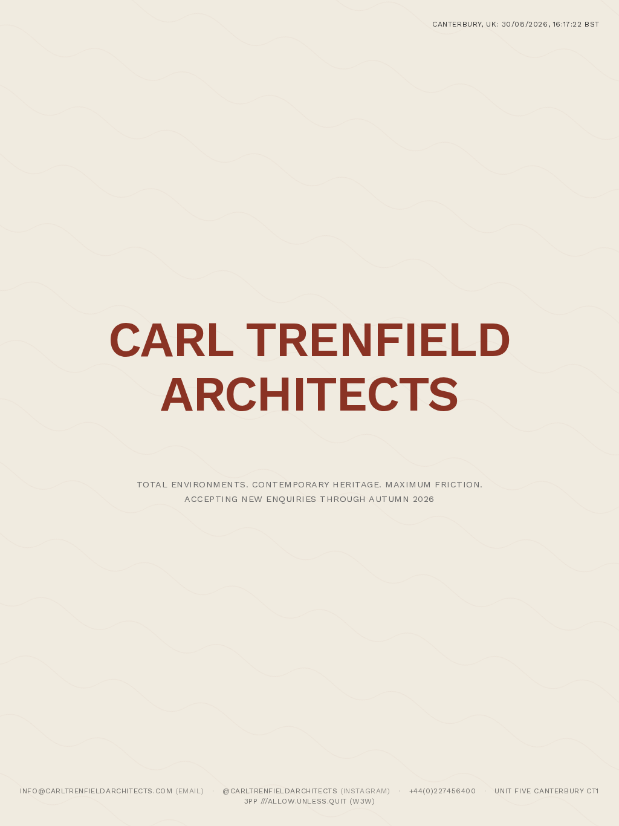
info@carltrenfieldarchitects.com (96, 791)
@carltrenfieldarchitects (279, 791)
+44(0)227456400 (442, 791)
